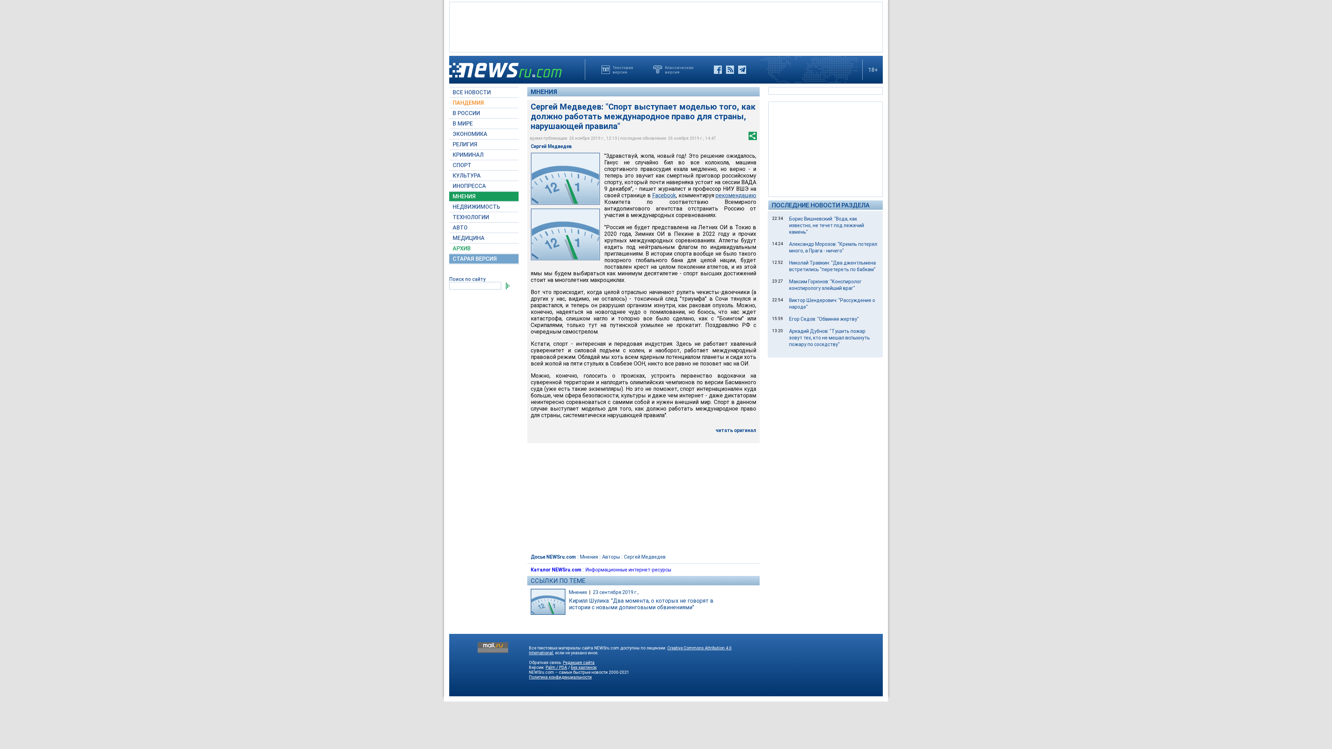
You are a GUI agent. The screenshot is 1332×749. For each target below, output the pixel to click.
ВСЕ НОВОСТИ (472, 92)
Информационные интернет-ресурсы (628, 569)
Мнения (544, 91)
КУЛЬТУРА (467, 175)
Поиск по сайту (467, 279)
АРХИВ (462, 248)
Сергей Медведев (645, 557)
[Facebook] (718, 70)
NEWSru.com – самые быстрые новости (568, 672)
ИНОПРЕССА (469, 186)
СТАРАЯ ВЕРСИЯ (475, 259)
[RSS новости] (730, 70)
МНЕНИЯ (464, 196)
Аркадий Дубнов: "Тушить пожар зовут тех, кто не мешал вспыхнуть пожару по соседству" (829, 337)
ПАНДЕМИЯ (468, 103)
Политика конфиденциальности (560, 677)
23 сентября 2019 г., (616, 592)
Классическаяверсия (679, 70)
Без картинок (584, 667)
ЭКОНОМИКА (470, 134)
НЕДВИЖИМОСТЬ (476, 207)
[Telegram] (742, 70)
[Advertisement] (666, 26)
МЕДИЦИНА (469, 238)
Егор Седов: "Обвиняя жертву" (824, 319)
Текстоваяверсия (623, 70)
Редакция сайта (579, 662)
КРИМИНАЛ (468, 155)
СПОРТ (462, 165)
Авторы (611, 557)
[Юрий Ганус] (565, 234)
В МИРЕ (463, 123)
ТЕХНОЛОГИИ (471, 217)
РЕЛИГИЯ (465, 144)
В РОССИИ (466, 113)
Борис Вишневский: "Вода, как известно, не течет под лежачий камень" (826, 225)
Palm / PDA (556, 667)
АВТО (460, 227)
